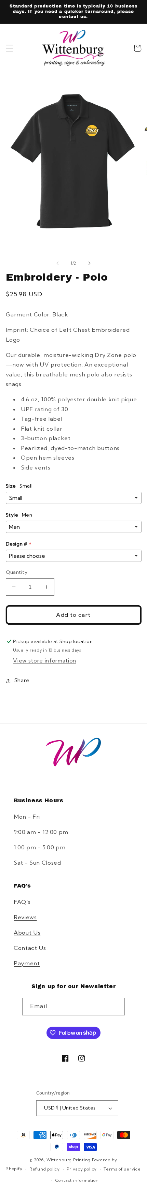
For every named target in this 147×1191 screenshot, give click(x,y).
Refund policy (44, 1169)
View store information (44, 660)
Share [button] (22, 680)
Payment (27, 963)
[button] (9, 48)
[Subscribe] (116, 1006)
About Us (27, 932)
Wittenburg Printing (68, 1159)
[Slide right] (89, 263)
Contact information (77, 1180)
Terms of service (122, 1169)
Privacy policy (82, 1169)
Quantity (17, 572)
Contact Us (30, 947)
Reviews (25, 917)
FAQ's (22, 901)
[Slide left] (57, 263)
